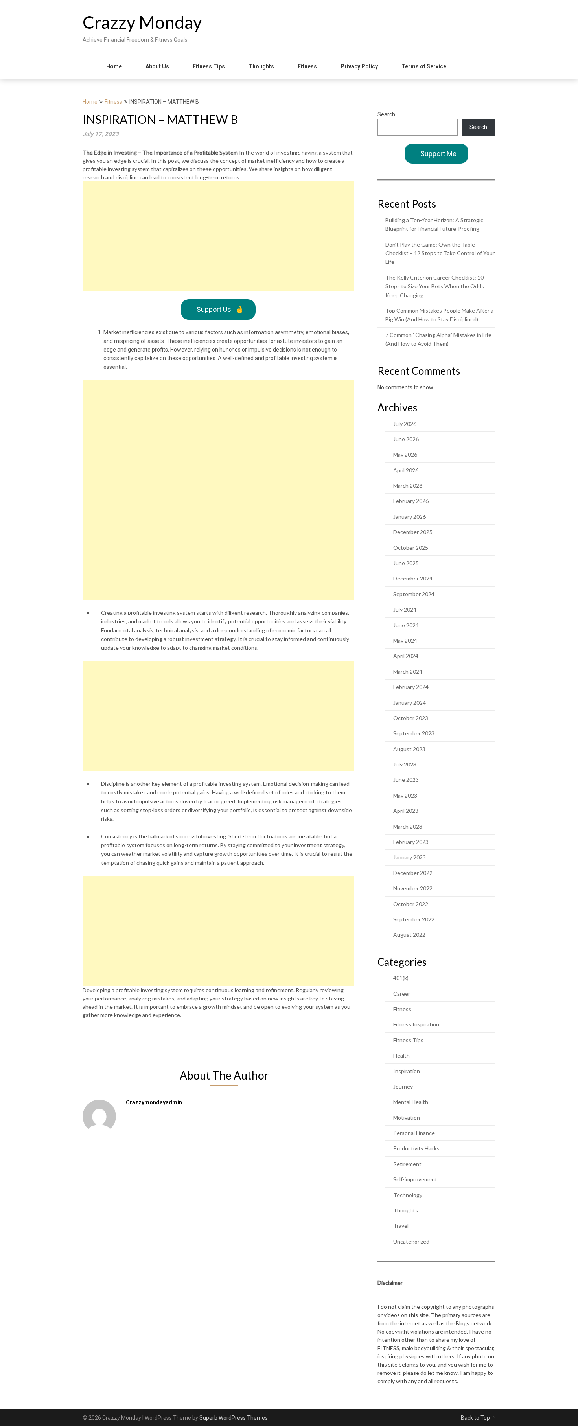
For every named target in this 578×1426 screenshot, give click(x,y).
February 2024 (411, 687)
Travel (401, 1225)
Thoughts (261, 66)
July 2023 (404, 764)
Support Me (438, 153)
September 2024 (413, 594)
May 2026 (405, 454)
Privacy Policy (359, 66)
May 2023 (405, 795)
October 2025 (410, 547)
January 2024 (409, 702)
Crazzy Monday (142, 22)
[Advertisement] (218, 236)
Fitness (307, 66)
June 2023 (406, 779)
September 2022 (413, 919)
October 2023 (410, 718)
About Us (157, 66)
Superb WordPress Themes (233, 1418)
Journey (403, 1086)
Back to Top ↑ (478, 1418)
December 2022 (413, 873)
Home (114, 66)
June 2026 (406, 439)
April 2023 (405, 810)
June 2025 (406, 563)
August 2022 (409, 934)
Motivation (406, 1117)
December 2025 (413, 532)
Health (401, 1055)
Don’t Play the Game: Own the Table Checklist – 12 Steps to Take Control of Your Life (440, 253)
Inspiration (406, 1071)
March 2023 (407, 826)
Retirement (407, 1164)
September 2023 (413, 733)
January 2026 (409, 516)
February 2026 (411, 500)
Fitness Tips (209, 66)
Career (401, 993)
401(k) (401, 978)
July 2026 (404, 423)
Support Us (220, 309)
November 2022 (413, 888)
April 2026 (405, 470)
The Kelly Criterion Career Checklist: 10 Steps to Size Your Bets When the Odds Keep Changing (434, 286)
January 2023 (409, 857)
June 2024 (406, 625)
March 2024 (407, 671)
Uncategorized (411, 1241)
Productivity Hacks (416, 1148)
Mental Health (410, 1101)
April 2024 (405, 655)
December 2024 (413, 578)
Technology (407, 1195)
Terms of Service (423, 66)
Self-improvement (415, 1179)
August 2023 (409, 749)
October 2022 (410, 904)
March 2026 (407, 485)
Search (386, 114)
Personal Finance (414, 1132)
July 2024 (404, 609)
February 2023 (411, 841)
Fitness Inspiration (416, 1024)
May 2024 (405, 640)
